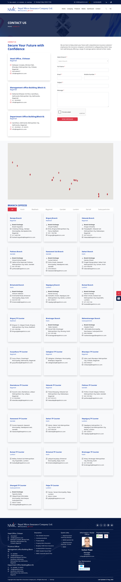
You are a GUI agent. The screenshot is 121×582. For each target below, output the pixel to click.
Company (70, 9)
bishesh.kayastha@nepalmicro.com (23, 237)
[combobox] (83, 61)
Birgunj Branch (51, 218)
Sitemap (52, 579)
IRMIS (64, 547)
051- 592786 (52, 233)
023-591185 (16, 300)
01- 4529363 (16, 100)
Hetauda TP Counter (53, 385)
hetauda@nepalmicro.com (92, 237)
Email (59, 74)
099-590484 (88, 333)
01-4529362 (16, 398)
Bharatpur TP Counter (90, 352)
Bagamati (49, 209)
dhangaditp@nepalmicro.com (21, 504)
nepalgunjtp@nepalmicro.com (94, 434)
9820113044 (52, 496)
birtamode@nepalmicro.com (21, 302)
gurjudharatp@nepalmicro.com (22, 363)
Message (60, 90)
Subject (60, 82)
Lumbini (76, 209)
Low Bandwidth (97, 2)
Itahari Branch (87, 252)
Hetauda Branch (88, 218)
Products (77, 9)
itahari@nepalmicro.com (92, 269)
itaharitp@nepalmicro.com (56, 431)
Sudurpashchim (104, 209)
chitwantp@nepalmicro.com (93, 365)
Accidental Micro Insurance (43, 548)
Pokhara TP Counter (89, 385)
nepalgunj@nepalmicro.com (57, 302)
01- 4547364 (28, 2)
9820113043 (16, 502)
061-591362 (16, 266)
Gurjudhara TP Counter (19, 352)
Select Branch (62, 57)
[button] (77, 181)
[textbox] (83, 61)
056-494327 (16, 71)
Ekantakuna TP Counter (19, 385)
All (12, 209)
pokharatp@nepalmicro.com (93, 398)
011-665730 (16, 235)
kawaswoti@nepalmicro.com (57, 271)
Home (64, 9)
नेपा (110, 9)
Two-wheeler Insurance (42, 535)
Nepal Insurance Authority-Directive (66, 536)
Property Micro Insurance (43, 543)
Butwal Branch (87, 285)
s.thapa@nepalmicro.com (87, 556)
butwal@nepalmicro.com (92, 304)
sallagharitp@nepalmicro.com (58, 363)
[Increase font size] (111, 2)
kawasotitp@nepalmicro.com (21, 431)
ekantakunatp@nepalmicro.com (22, 400)
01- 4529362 (20, 2)
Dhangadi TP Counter (18, 485)
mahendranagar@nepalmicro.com (95, 335)
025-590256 (88, 266)
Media (84, 9)
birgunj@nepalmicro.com (56, 235)
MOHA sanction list (68, 540)
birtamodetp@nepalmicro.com (58, 463)
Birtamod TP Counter (54, 452)
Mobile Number (90, 74)
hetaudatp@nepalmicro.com (57, 400)
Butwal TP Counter (17, 452)
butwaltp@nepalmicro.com (21, 463)
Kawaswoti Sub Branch (54, 252)
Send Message (67, 119)
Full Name (61, 66)
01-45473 (25, 127)
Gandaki (63, 209)
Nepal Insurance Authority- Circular (66, 543)
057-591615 (88, 235)
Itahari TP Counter (53, 419)
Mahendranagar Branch (91, 318)
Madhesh (35, 209)
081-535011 (52, 300)
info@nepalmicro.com (19, 73)
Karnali (88, 209)
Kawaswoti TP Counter (18, 419)
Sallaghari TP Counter (54, 352)
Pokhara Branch (16, 252)
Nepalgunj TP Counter (90, 419)
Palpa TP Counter (52, 485)
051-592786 (16, 329)
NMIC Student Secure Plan (43, 551)
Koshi (22, 209)
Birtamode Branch (17, 285)
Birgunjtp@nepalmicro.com (21, 331)
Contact (98, 9)
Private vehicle (40, 541)
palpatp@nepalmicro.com (56, 498)
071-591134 (88, 302)
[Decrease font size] (105, 2)
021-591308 (52, 333)
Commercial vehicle (41, 538)
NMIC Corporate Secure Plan (44, 553)
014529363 (87, 554)
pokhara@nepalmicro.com (20, 269)
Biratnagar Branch (53, 318)
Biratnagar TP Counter (90, 452)
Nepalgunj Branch (53, 285)
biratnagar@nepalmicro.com (57, 335)
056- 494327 (13, 2)
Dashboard (90, 9)
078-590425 (52, 269)
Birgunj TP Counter (17, 318)
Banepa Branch (16, 218)
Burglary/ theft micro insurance (45, 546)
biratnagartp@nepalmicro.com (94, 465)
